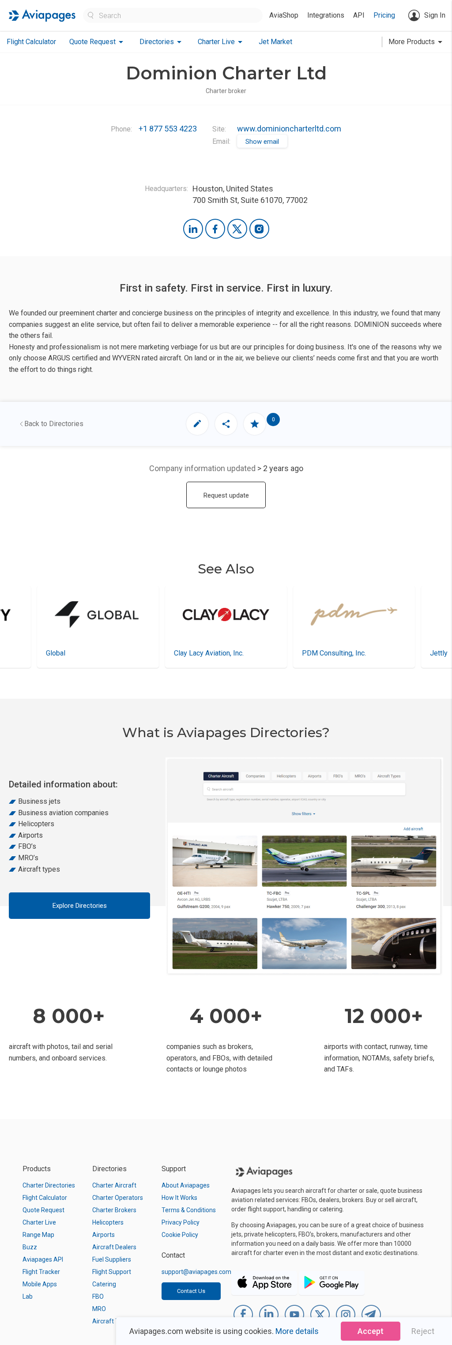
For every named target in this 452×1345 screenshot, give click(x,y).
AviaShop (283, 15)
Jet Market (275, 41)
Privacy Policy (181, 1222)
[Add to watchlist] (255, 424)
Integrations (325, 15)
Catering (104, 1284)
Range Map (38, 1234)
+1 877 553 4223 (168, 128)
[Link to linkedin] (193, 229)
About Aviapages (186, 1185)
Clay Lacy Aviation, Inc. (143, 653)
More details (297, 1331)
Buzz (30, 1247)
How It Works (179, 1197)
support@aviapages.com (196, 1271)
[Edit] (197, 424)
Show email (262, 142)
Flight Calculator (31, 41)
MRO (99, 1308)
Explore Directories (80, 906)
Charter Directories (49, 1185)
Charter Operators (117, 1197)
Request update (226, 495)
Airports (103, 1234)
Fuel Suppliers (111, 1259)
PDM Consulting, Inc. (268, 653)
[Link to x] (237, 229)
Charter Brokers (114, 1210)
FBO (98, 1296)
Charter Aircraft (114, 1185)
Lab (28, 1296)
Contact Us (191, 1291)
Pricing (384, 15)
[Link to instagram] (259, 229)
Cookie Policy (180, 1234)
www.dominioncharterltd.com (289, 128)
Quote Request (43, 1210)
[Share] (226, 424)
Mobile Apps (40, 1284)
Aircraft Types (112, 1321)
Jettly (373, 653)
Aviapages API (43, 1259)
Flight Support (111, 1271)
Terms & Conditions (189, 1210)
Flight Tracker (41, 1271)
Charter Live (39, 1222)
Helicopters (108, 1222)
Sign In (434, 15)
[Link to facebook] (215, 229)
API (359, 15)
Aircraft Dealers (114, 1247)
